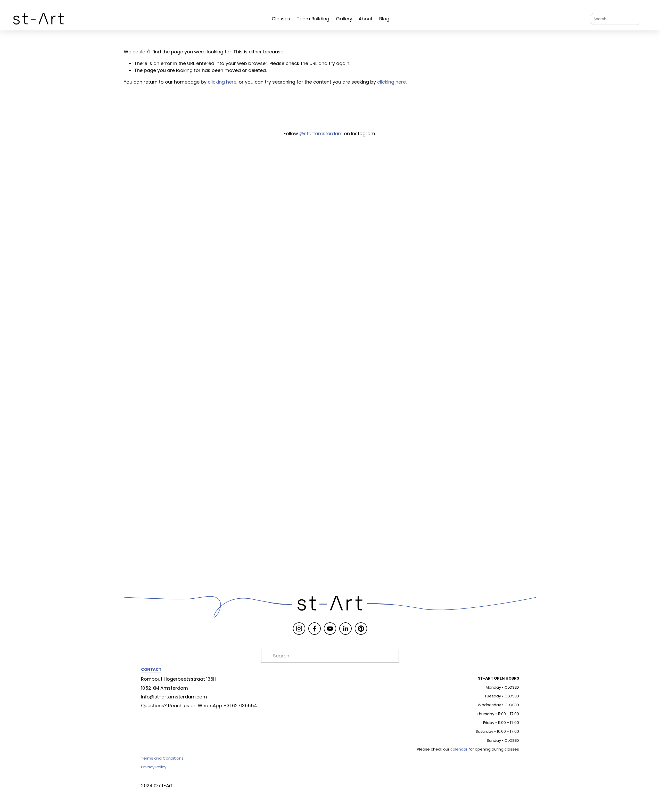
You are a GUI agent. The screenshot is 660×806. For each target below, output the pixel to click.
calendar (458, 749)
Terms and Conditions (162, 758)
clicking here (222, 82)
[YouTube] (330, 628)
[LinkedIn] (345, 628)
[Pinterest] (361, 628)
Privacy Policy (153, 767)
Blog (384, 18)
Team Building (313, 18)
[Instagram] (299, 628)
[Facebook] (314, 628)
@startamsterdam (321, 133)
